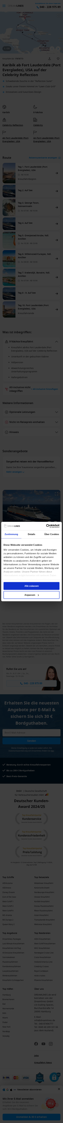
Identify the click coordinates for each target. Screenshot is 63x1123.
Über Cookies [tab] (51, 534)
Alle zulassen (31, 586)
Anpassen (29, 595)
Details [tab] (31, 534)
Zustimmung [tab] (11, 534)
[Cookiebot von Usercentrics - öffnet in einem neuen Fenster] (46, 526)
